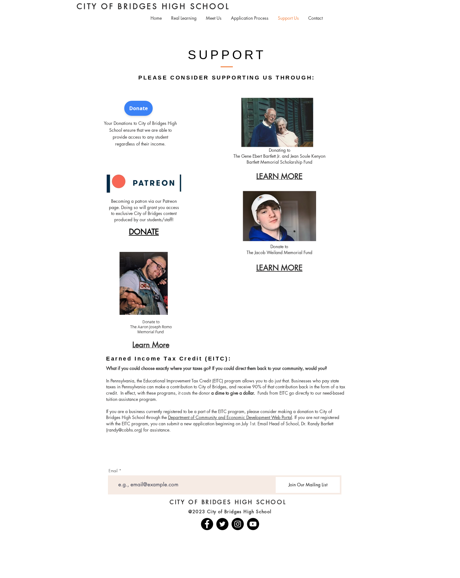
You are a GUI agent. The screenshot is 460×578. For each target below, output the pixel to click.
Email (113, 471)
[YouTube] (253, 524)
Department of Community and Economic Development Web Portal (230, 417)
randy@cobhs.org (124, 430)
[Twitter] (222, 524)
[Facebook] (207, 524)
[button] (183, 18)
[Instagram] (238, 524)
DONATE (144, 232)
